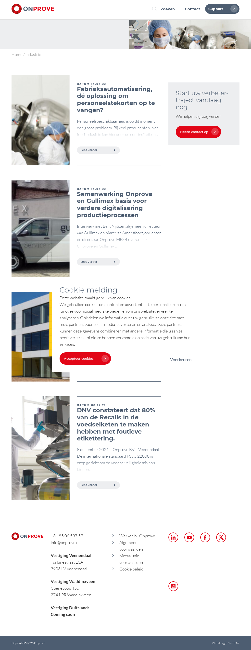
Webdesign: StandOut (225, 643)
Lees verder (88, 150)
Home (17, 54)
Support (215, 9)
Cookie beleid (131, 568)
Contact (192, 9)
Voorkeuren (180, 359)
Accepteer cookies (79, 358)
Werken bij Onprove (137, 535)
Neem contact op (194, 132)
